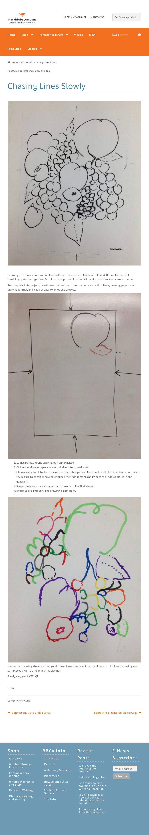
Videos (78, 35)
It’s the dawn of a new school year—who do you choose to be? (92, 799)
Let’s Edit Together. (92, 777)
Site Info (50, 799)
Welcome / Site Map (57, 770)
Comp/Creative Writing (19, 774)
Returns (49, 764)
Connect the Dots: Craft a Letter (31, 713)
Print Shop (14, 48)
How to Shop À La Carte (56, 783)
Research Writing (21, 790)
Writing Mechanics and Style (22, 783)
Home (11, 35)
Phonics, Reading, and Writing (21, 797)
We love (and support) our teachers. (87, 768)
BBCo (47, 70)
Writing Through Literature (20, 765)
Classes (32, 48)
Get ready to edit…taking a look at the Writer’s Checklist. (92, 786)
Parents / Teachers (51, 35)
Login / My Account (74, 17)
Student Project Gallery (55, 792)
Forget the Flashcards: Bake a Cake (115, 713)
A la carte (15, 758)
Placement (51, 776)
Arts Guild (26, 62)
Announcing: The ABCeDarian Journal (92, 810)
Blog (92, 35)
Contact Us (97, 17)
